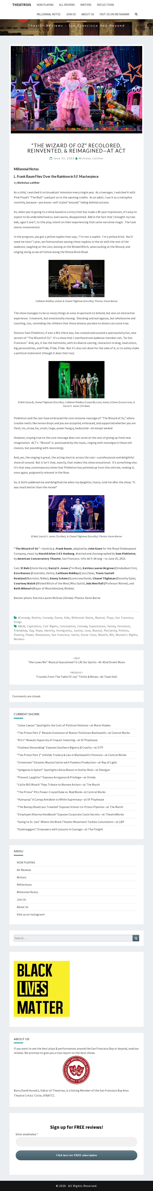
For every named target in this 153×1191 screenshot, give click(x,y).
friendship (20, 630)
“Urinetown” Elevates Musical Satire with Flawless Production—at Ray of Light (67, 762)
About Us (87, 14)
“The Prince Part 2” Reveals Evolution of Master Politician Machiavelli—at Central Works (73, 733)
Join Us (71, 14)
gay (31, 630)
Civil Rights (50, 626)
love (87, 630)
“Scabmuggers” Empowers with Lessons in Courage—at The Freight (60, 829)
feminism (123, 626)
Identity (49, 630)
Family (111, 626)
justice (78, 630)
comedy (48, 617)
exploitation (97, 626)
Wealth (102, 635)
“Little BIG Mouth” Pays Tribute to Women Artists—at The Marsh (58, 784)
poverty (19, 635)
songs (18, 622)
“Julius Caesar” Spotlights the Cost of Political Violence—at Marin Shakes (64, 725)
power (30, 635)
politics (124, 630)
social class (88, 635)
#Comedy (24, 617)
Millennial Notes (48, 14)
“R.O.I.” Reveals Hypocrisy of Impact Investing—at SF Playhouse (57, 740)
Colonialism (67, 626)
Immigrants (64, 630)
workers (19, 639)
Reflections (105, 5)
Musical (100, 617)
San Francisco (124, 617)
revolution (42, 635)
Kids (67, 617)
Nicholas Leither (91, 158)
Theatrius (21, 4)
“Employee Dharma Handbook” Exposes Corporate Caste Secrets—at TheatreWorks (70, 814)
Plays (110, 617)
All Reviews (67, 5)
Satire (75, 635)
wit (111, 635)
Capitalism (34, 626)
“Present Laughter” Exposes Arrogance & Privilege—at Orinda (56, 777)
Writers (85, 5)
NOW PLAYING (45, 5)
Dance (58, 617)
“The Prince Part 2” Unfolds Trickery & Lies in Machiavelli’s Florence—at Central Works (72, 755)
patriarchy (110, 630)
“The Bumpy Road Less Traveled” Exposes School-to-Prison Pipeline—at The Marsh (70, 807)
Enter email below (27, 1134)
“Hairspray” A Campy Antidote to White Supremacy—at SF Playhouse (60, 799)
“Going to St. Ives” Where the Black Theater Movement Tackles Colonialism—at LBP (70, 822)
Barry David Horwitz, (27, 1090)
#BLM (21, 626)
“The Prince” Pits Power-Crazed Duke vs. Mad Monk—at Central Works (61, 792)
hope (38, 630)
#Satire (36, 617)
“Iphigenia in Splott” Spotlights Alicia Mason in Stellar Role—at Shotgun (63, 770)
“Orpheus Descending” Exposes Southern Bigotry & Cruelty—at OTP (60, 747)
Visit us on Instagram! (114, 14)
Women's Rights (126, 635)
